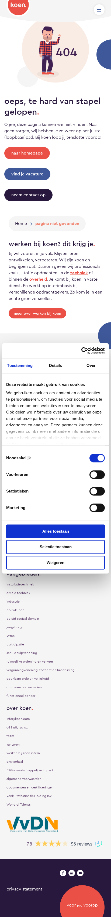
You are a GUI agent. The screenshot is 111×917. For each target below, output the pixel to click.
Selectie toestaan (56, 547)
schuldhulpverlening (21, 653)
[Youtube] (80, 873)
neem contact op (28, 195)
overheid (38, 279)
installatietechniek (20, 584)
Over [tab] (91, 365)
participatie (15, 644)
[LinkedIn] (71, 873)
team (10, 736)
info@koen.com (18, 719)
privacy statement (24, 889)
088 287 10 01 (17, 727)
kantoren (13, 744)
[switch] (97, 474)
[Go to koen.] (21, 223)
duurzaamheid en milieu (24, 687)
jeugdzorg (14, 627)
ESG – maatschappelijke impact (29, 770)
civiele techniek (18, 593)
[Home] (18, 8)
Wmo (10, 636)
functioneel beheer (20, 696)
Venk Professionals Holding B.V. (29, 796)
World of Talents (18, 804)
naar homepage (27, 153)
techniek (79, 273)
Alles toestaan (55, 531)
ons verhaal (14, 762)
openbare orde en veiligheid (27, 679)
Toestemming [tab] (20, 365)
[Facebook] (63, 873)
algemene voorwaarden (23, 779)
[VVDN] (32, 824)
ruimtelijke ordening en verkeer (29, 661)
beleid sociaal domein (22, 619)
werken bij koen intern (23, 753)
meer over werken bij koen (37, 313)
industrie (13, 601)
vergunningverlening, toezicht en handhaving (40, 670)
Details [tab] (55, 365)
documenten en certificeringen (30, 787)
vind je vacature (27, 174)
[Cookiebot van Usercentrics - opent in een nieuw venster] (81, 350)
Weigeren (55, 562)
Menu (99, 9)
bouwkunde (15, 610)
